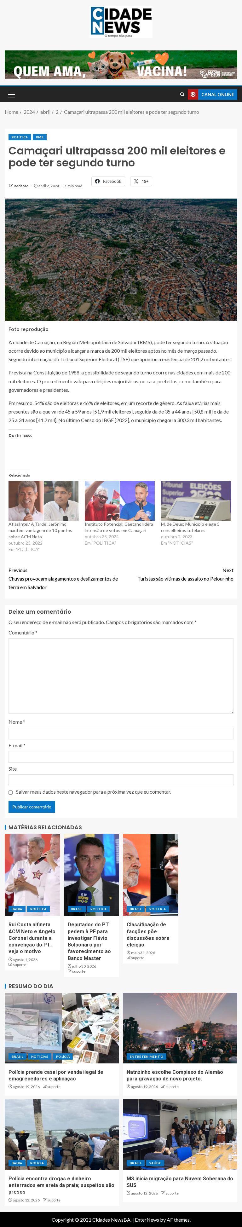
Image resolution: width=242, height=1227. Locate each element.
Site (13, 769)
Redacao (21, 185)
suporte (19, 964)
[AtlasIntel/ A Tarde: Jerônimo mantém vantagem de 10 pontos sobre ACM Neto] (43, 501)
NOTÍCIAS (39, 1056)
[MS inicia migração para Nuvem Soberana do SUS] (180, 1134)
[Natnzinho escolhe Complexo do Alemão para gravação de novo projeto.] (180, 1028)
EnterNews (147, 1220)
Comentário (23, 632)
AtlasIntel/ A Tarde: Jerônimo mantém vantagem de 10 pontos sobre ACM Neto (40, 530)
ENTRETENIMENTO (146, 1056)
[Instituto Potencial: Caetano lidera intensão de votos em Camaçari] (120, 501)
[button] (11, 94)
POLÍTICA (20, 137)
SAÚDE (155, 1163)
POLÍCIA (63, 1056)
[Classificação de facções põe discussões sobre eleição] (150, 875)
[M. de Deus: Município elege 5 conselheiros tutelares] (196, 501)
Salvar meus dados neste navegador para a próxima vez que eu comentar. (93, 792)
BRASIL (77, 909)
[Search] (182, 94)
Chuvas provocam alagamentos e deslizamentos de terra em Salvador (63, 578)
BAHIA (17, 909)
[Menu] (11, 94)
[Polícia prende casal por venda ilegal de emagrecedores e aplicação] (62, 1028)
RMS (39, 137)
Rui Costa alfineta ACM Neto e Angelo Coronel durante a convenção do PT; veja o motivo (32, 938)
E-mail (17, 745)
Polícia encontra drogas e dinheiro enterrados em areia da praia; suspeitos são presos (61, 1185)
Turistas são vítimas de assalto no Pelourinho (185, 574)
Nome (17, 722)
